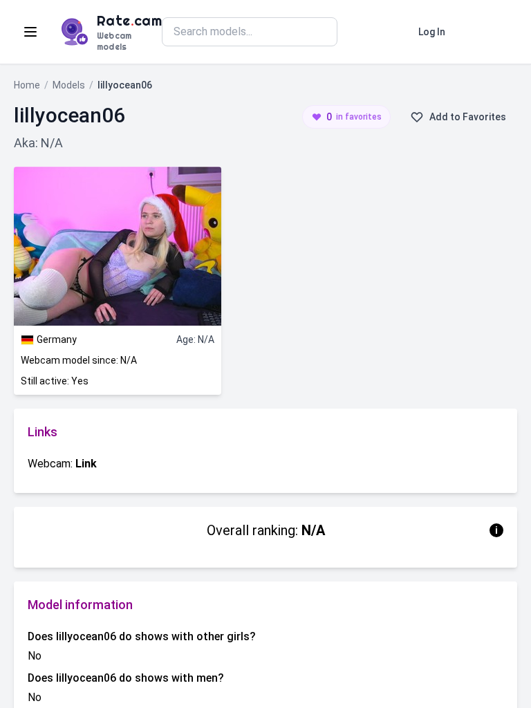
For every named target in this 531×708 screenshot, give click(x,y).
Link (86, 463)
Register (486, 31)
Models (69, 85)
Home (27, 85)
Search (371, 31)
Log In (431, 31)
